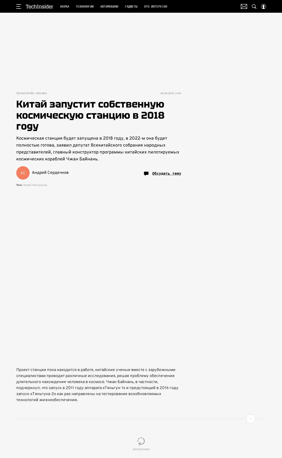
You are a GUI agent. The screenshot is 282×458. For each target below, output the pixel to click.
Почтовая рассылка (244, 6)
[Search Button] (254, 6)
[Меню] (18, 6)
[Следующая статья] (141, 418)
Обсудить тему (166, 173)
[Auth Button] (263, 6)
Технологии (25, 93)
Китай (26, 185)
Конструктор (39, 185)
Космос (42, 93)
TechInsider (40, 6)
